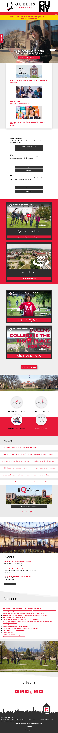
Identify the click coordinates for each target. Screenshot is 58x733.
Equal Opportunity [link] (15, 719)
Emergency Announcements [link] (43, 719)
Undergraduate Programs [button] (29, 146)
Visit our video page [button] (29, 367)
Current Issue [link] (26, 511)
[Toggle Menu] (56, 14)
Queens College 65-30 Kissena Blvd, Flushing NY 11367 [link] (29, 723)
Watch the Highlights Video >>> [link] (34, 18)
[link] (29, 12)
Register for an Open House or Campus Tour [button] (29, 237)
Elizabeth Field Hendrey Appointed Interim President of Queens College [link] (22, 608)
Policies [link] (52, 719)
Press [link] (34, 719)
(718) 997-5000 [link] (29, 726)
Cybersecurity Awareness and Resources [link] (14, 636)
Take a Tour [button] (29, 188)
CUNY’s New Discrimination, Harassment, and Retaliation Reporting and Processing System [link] (27, 621)
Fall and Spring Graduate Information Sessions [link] (20, 103)
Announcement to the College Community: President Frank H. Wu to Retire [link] (23, 613)
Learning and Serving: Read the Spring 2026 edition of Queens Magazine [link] (28, 122)
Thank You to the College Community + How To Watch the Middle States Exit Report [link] (26, 615)
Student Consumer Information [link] (13, 721)
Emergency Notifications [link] (9, 634)
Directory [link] (3, 721)
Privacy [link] (23, 721)
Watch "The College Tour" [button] (29, 57)
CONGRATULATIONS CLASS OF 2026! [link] (24, 17)
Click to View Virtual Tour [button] (29, 278)
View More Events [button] (9, 584)
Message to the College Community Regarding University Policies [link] (20, 628)
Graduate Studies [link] (15, 101)
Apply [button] (29, 167)
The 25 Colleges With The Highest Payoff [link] (14, 617)
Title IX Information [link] (5, 719)
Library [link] (29, 719)
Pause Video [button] (52, 49)
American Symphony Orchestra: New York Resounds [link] (18, 569)
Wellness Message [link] (8, 632)
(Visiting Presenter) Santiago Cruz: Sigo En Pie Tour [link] (18, 576)
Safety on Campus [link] (8, 625)
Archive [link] (33, 511)
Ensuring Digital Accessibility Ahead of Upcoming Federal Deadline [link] (21, 619)
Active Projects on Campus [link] (10, 623)
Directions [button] (29, 191)
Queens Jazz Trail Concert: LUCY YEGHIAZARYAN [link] (17, 561)
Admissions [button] (29, 170)
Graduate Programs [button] (29, 150)
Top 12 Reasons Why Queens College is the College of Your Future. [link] (29, 80)
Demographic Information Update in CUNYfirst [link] (15, 626)
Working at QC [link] (23, 719)
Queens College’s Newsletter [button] (29, 506)
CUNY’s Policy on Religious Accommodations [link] (15, 630)
